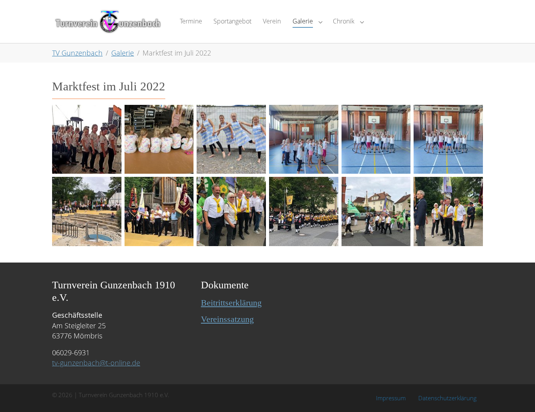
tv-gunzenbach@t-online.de (96, 362)
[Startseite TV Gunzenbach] (108, 21)
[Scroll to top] (516, 393)
